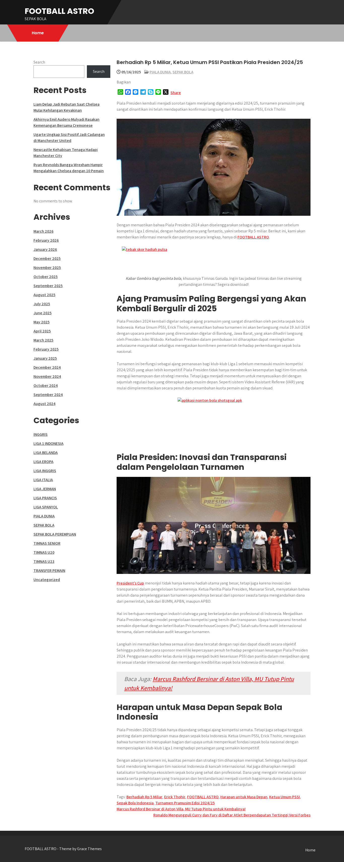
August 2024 (44, 403)
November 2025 (47, 267)
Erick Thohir (174, 796)
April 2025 (42, 331)
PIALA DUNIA (160, 72)
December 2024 (47, 367)
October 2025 (45, 276)
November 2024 (47, 376)
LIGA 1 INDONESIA (48, 443)
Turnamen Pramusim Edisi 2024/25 (185, 803)
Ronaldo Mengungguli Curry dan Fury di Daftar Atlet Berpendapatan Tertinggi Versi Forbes (232, 815)
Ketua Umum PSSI (284, 796)
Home (38, 33)
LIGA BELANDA (45, 452)
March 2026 (43, 231)
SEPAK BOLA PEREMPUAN (54, 534)
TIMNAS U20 (43, 552)
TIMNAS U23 (43, 561)
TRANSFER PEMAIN (49, 570)
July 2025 (41, 303)
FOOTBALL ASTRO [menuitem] (253, 237)
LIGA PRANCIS (45, 498)
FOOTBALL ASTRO (59, 11)
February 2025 (46, 349)
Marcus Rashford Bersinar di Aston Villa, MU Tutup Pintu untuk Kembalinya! (181, 809)
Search (39, 62)
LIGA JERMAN (44, 488)
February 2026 (46, 240)
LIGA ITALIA (43, 479)
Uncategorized (46, 579)
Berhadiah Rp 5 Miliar (144, 796)
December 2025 (47, 258)
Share (175, 92)
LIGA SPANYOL (45, 507)
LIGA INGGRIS (44, 470)
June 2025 (42, 313)
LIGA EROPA (43, 461)
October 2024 (45, 385)
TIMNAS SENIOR (46, 543)
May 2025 (41, 322)
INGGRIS (40, 434)
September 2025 (48, 285)
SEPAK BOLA (183, 72)
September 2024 (48, 394)
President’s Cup (130, 583)
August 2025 (44, 294)
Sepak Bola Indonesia (135, 803)
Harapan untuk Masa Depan (243, 796)
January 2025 (45, 358)
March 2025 (43, 340)
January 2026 (45, 249)
